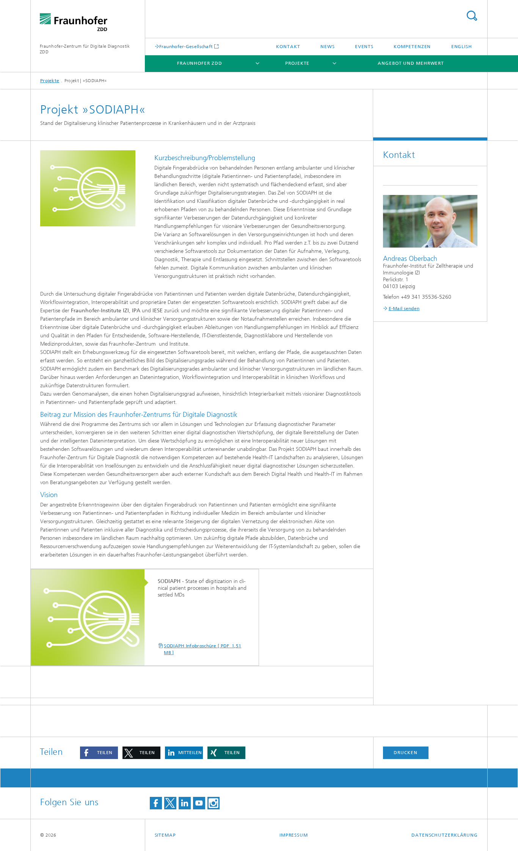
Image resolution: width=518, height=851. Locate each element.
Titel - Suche (472, 15)
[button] (99, 753)
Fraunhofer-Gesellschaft (186, 46)
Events (364, 46)
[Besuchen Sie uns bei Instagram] (213, 803)
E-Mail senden (404, 308)
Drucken (405, 752)
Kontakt (288, 46)
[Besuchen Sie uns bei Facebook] (156, 803)
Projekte (297, 63)
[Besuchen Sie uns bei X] (170, 803)
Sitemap (165, 835)
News (327, 46)
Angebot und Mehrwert (411, 63)
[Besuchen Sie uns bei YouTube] (199, 803)
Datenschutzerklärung (444, 835)
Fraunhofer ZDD (199, 63)
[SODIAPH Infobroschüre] (91, 617)
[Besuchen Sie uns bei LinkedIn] (185, 803)
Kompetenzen (412, 46)
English (461, 46)
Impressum (293, 835)
